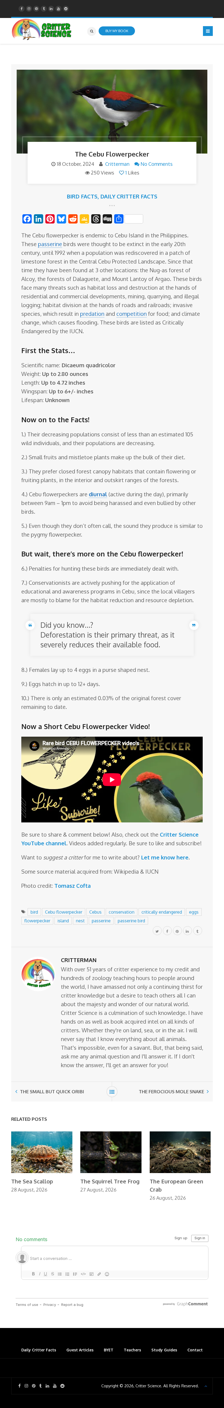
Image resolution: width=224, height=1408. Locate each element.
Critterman (117, 164)
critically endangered (162, 912)
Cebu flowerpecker (63, 912)
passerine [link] (50, 243)
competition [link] (131, 313)
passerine (101, 920)
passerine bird (131, 920)
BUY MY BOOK (116, 31)
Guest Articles (79, 1350)
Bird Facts (82, 196)
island (63, 920)
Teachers (132, 1350)
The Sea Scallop (32, 1181)
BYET (108, 1350)
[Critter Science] (41, 29)
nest (80, 920)
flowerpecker (37, 920)
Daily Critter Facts (128, 196)
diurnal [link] (98, 494)
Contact (195, 1350)
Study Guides (164, 1350)
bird (34, 912)
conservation (121, 912)
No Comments (156, 164)
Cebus (95, 912)
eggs (194, 912)
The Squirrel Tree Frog (110, 1181)
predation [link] (92, 313)
